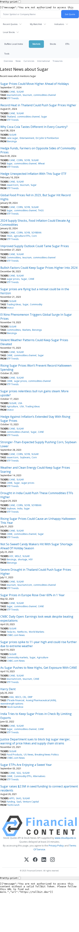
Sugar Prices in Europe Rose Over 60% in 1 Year (32, 595)
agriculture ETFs (22, 235)
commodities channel (44, 95)
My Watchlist (36, 24)
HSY (11, 556)
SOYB (27, 160)
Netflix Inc (22, 631)
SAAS (18, 798)
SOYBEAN (36, 232)
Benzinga (12, 141)
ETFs (67, 44)
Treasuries (57, 61)
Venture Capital (31, 801)
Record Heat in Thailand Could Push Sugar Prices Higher (38, 105)
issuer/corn (12, 185)
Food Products (14, 754)
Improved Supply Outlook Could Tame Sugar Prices (34, 246)
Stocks (53, 44)
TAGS (41, 210)
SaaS (19, 801)
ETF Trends (13, 98)
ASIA (11, 697)
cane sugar (12, 138)
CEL (24, 697)
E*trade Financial (15, 700)
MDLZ (18, 556)
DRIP (30, 697)
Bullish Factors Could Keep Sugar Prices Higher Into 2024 (38, 268)
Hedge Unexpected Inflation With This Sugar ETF (33, 174)
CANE (12, 91)
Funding (11, 801)
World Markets (36, 631)
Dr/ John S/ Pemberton (47, 138)
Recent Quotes (10, 24)
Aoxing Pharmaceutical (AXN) (41, 700)
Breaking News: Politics (47, 754)
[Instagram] (52, 860)
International (43, 61)
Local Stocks (9, 32)
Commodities (14, 257)
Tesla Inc (11, 631)
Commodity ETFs (22, 776)
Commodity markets (17, 657)
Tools (6, 53)
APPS (11, 798)
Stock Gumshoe (15, 706)
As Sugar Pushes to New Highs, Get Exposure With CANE (38, 668)
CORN (20, 160)
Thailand (11, 116)
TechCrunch (13, 804)
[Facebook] (35, 860)
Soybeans (25, 457)
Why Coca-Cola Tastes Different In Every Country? (34, 127)
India (19, 508)
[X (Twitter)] (26, 860)
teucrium (27, 95)
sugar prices (13, 278)
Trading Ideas (14, 304)
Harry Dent (8, 689)
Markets (36, 44)
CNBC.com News (16, 635)
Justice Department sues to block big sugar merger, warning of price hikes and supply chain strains (35, 741)
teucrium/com (14, 95)
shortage (22, 559)
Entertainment (27, 138)
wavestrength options (12, 703)
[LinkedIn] (44, 860)
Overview (8, 61)
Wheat (41, 163)
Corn (34, 235)
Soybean (11, 508)
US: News (28, 754)
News (18, 61)
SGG (19, 772)
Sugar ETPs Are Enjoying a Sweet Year (26, 765)
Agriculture (12, 406)
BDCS (18, 697)
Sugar (44, 116)
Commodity (36, 304)
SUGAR (20, 91)
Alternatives (39, 776)
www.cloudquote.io (65, 837)
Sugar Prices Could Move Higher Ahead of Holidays (34, 84)
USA (20, 403)
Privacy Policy (56, 845)
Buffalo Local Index (13, 44)
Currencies (29, 61)
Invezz (10, 307)
